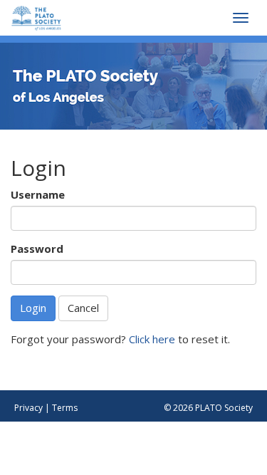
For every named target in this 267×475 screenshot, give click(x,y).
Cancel (83, 308)
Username (38, 194)
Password (37, 248)
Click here (152, 339)
